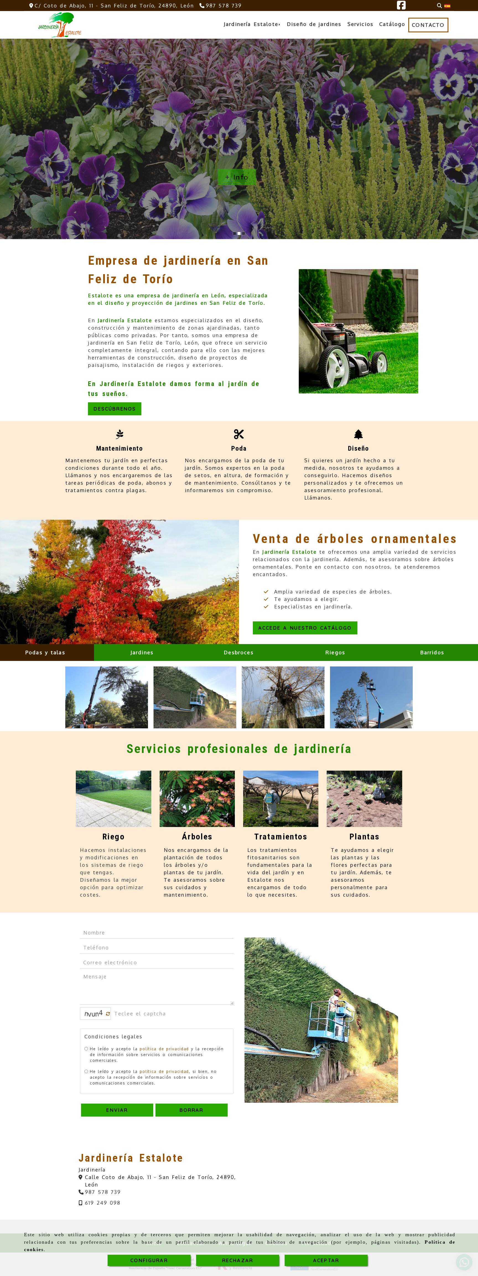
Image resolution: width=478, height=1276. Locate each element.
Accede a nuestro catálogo (305, 628)
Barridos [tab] (432, 652)
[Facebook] (401, 7)
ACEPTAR (326, 1260)
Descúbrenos (114, 409)
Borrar (192, 1110)
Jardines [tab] (142, 652)
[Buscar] (439, 5)
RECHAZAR (237, 1260)
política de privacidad (164, 1048)
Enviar (117, 1110)
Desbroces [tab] (238, 652)
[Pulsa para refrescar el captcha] (108, 1014)
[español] (447, 5)
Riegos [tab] (335, 652)
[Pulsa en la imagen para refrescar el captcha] (94, 1013)
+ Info (237, 176)
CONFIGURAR (149, 1260)
